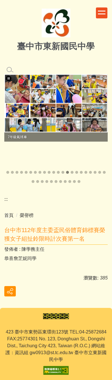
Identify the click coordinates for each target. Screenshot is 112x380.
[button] (8, 78)
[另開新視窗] (56, 103)
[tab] (7, 172)
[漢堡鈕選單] (101, 12)
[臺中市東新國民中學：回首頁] (56, 24)
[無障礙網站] (56, 370)
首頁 (8, 215)
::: (6, 199)
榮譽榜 (27, 215)
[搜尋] (10, 69)
